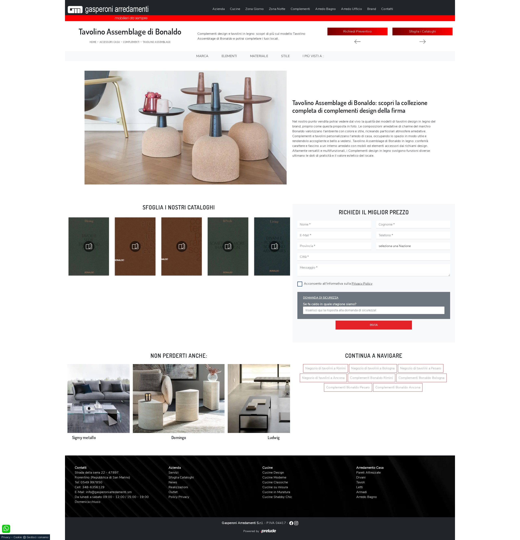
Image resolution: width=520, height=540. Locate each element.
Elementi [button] (229, 56)
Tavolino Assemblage (157, 42)
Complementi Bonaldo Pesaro (348, 387)
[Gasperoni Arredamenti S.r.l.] (108, 10)
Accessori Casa (110, 42)
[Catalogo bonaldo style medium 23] (181, 246)
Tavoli (360, 482)
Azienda (218, 9)
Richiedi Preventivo (357, 31)
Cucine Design (273, 472)
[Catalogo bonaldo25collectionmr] (135, 246)
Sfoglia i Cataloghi (422, 31)
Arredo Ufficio (351, 9)
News (173, 482)
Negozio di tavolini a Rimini (325, 368)
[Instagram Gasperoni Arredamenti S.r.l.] (296, 523)
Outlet (173, 492)
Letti (359, 487)
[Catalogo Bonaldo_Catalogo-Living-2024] (228, 246)
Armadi (361, 492)
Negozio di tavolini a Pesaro (420, 368)
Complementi (300, 9)
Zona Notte (277, 9)
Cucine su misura (275, 487)
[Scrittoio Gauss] (357, 42)
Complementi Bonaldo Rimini (371, 378)
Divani (361, 477)
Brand (371, 9)
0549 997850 (91, 482)
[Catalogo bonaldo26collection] (88, 246)
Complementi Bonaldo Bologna (421, 378)
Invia (374, 325)
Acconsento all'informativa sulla (338, 283)
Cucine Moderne (274, 477)
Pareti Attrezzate (368, 472)
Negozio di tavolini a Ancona (323, 378)
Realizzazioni (178, 487)
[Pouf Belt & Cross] (422, 42)
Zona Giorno (254, 9)
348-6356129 (93, 487)
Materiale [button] (259, 56)
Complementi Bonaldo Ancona (397, 387)
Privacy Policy (362, 283)
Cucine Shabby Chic (277, 497)
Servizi (174, 472)
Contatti (387, 9)
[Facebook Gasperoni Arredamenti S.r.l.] (291, 523)
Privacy (5, 537)
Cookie (18, 537)
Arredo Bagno (325, 9)
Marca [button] (202, 56)
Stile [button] (285, 56)
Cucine (235, 9)
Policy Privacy (179, 497)
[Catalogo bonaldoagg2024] (274, 246)
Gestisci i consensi (38, 537)
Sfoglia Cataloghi (181, 477)
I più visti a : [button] (313, 56)
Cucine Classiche (275, 482)
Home (93, 42)
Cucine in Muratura (276, 492)
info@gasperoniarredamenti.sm (109, 492)
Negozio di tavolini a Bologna (372, 368)
